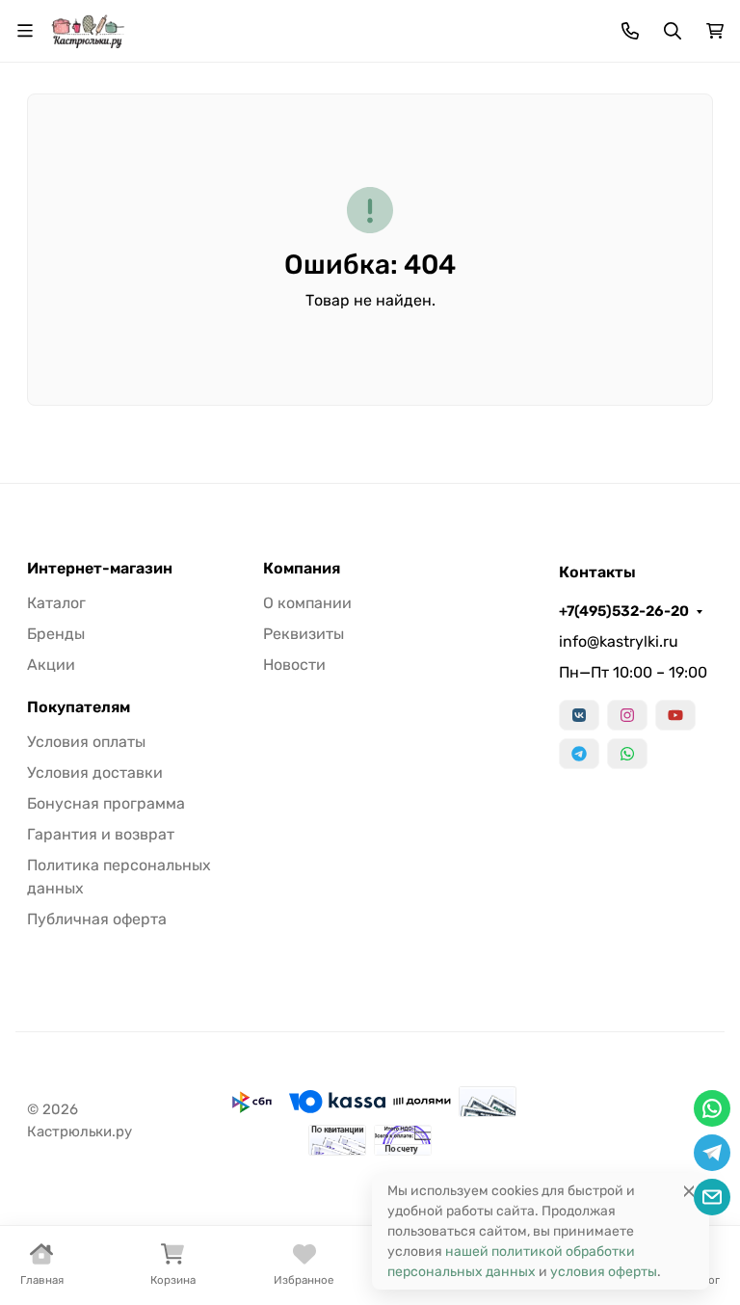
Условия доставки (95, 772)
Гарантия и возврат (100, 834)
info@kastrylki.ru (618, 641)
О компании (307, 603)
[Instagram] (627, 715)
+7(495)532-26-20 (624, 611)
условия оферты (603, 1272)
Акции (51, 664)
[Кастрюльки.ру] (87, 29)
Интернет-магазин (99, 568)
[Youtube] (675, 715)
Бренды (56, 634)
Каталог (56, 603)
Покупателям (78, 707)
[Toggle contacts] (630, 30)
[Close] (689, 1191)
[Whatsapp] (627, 753)
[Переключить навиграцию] (25, 30)
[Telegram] (579, 753)
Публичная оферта (97, 919)
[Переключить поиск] (672, 30)
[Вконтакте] (579, 715)
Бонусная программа (106, 803)
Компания (301, 568)
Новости (294, 664)
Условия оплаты (86, 741)
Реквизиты (303, 634)
